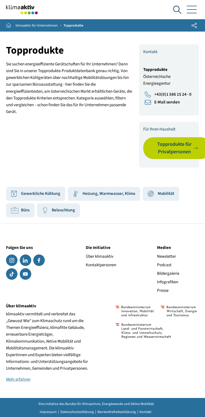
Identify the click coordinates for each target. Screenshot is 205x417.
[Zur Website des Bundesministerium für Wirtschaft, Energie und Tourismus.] (178, 311)
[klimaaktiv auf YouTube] (25, 274)
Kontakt (146, 412)
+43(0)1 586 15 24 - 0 (173, 94)
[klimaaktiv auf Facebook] (39, 260)
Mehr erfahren (18, 379)
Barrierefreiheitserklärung (117, 412)
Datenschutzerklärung (77, 412)
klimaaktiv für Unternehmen (37, 25)
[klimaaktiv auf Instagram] (12, 260)
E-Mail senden (167, 102)
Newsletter (166, 256)
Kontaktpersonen (101, 265)
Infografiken (167, 282)
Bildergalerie (168, 273)
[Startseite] (22, 10)
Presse (162, 291)
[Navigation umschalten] (192, 9)
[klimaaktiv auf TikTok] (12, 274)
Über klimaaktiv (100, 256)
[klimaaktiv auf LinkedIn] (25, 260)
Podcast (164, 265)
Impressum (48, 412)
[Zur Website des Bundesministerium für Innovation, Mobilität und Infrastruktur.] (134, 311)
